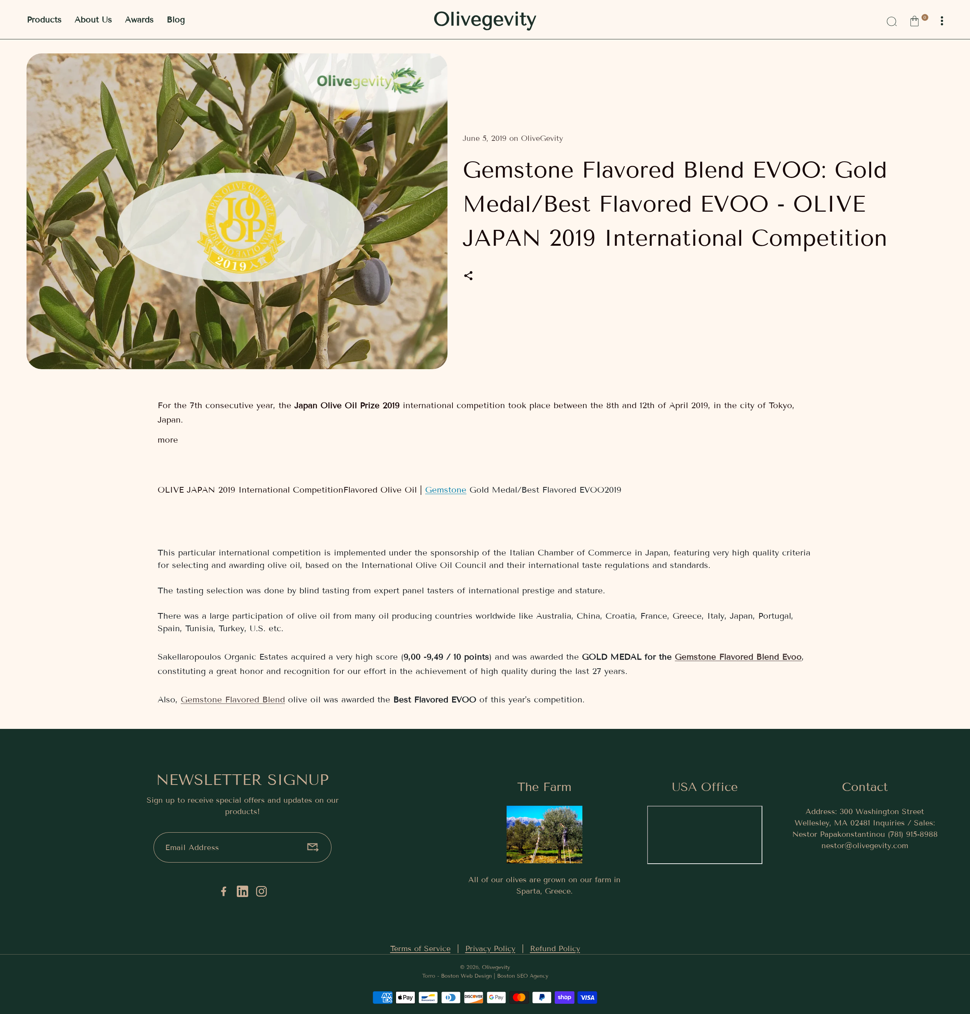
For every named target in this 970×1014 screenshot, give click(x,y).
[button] (918, 20)
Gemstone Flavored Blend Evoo (738, 657)
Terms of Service (420, 948)
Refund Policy (555, 948)
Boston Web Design (466, 976)
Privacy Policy (490, 948)
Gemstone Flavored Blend (233, 699)
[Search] (891, 20)
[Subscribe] (313, 847)
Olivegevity (496, 967)
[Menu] (941, 21)
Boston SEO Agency (522, 976)
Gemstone (445, 490)
